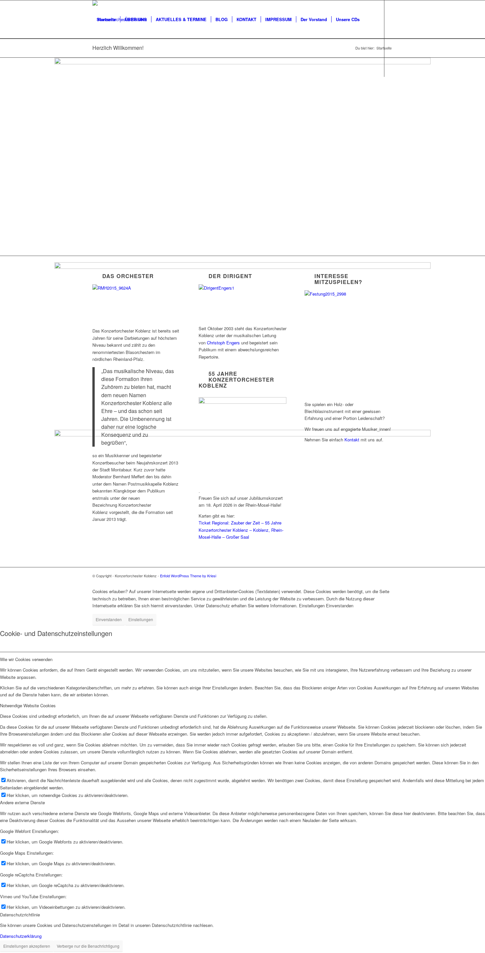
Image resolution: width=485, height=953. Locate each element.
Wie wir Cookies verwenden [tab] (26, 659)
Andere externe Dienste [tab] (22, 802)
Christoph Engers (223, 342)
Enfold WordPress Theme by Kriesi (188, 575)
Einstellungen (140, 619)
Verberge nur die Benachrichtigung (88, 946)
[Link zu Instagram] (104, 96)
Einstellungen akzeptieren (26, 946)
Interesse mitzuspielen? (338, 279)
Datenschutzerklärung (21, 936)
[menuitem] (106, 19)
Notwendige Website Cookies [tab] (28, 705)
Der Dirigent (230, 276)
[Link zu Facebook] (94, 96)
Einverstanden (109, 619)
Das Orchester (128, 276)
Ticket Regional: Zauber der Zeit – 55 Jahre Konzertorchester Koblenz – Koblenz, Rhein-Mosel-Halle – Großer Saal (241, 530)
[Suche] (98, 58)
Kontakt (351, 439)
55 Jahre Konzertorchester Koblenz (236, 379)
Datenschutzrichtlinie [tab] (20, 914)
